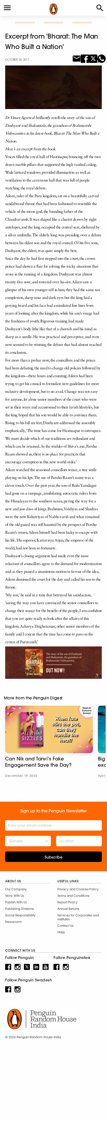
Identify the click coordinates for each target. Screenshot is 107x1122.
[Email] (76, 58)
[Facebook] (85, 58)
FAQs (61, 932)
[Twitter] (93, 58)
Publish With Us (16, 902)
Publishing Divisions (19, 909)
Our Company (16, 889)
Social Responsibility (20, 915)
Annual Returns (68, 909)
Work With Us (14, 896)
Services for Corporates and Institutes (78, 917)
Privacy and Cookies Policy (78, 889)
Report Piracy (67, 902)
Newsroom (13, 922)
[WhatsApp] (101, 58)
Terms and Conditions (73, 896)
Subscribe (53, 857)
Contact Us (65, 926)
